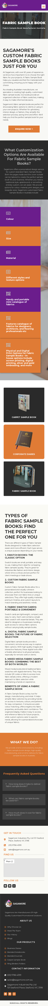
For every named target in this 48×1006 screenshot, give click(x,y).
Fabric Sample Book (24, 491)
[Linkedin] (9, 994)
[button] (43, 6)
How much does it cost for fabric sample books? (23, 814)
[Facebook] (5, 994)
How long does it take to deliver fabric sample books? (23, 785)
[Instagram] (14, 994)
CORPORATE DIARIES (24, 454)
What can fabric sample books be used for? (22, 799)
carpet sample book (24, 417)
